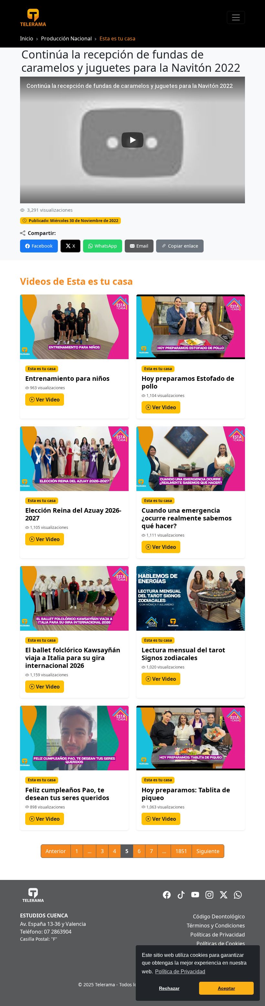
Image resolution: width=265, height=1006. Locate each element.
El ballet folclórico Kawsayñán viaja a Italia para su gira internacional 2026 (72, 658)
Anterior (56, 851)
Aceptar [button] (226, 988)
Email (142, 246)
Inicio (26, 38)
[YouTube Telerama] (195, 895)
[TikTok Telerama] (181, 895)
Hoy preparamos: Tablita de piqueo (186, 794)
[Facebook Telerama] (167, 895)
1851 (181, 851)
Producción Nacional (66, 38)
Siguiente (207, 851)
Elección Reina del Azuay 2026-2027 (73, 514)
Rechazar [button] (169, 988)
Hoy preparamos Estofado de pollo (188, 382)
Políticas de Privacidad (217, 934)
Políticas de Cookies (220, 943)
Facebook (42, 246)
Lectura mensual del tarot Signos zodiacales (183, 654)
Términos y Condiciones (216, 925)
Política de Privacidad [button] (180, 971)
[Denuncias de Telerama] (238, 895)
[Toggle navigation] (236, 17)
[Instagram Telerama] (209, 895)
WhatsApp (106, 246)
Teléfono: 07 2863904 (45, 931)
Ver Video (47, 399)
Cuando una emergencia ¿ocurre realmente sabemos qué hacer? (187, 518)
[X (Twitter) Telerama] (224, 895)
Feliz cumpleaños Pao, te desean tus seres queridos (67, 794)
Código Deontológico (219, 916)
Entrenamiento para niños (67, 378)
